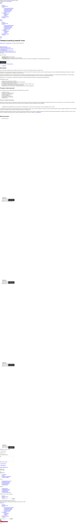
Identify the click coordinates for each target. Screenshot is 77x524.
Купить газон (2, 43)
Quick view (4, 197)
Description (4, 65)
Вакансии (6, 14)
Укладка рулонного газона (9, 8)
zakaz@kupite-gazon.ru (4, 467)
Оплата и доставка (5, 16)
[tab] (39, 65)
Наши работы (6, 13)
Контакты (4, 17)
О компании (4, 12)
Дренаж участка (7, 29)
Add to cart (3, 62)
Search (13, 498)
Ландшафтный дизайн (8, 9)
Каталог (3, 5)
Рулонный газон (5, 6)
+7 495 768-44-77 (9, 1)
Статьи (5, 15)
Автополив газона (7, 28)
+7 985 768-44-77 (3, 465)
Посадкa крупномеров (8, 10)
